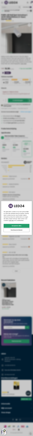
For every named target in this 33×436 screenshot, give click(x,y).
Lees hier (11, 220)
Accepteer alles (16, 226)
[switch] (4, 434)
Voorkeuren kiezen (16, 230)
